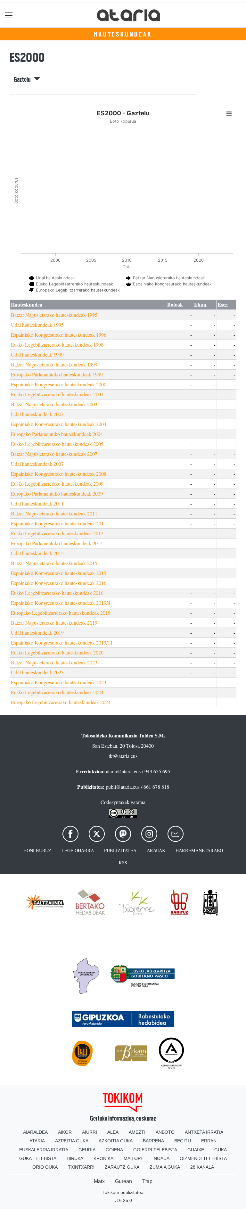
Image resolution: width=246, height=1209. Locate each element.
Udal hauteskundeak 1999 (37, 354)
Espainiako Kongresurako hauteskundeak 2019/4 (60, 602)
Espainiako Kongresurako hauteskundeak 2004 (58, 424)
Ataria (37, 1140)
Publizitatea (120, 850)
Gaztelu (24, 79)
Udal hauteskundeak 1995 (37, 324)
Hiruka (75, 1158)
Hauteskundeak (123, 34)
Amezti (137, 1132)
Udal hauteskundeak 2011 (37, 503)
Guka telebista (37, 1158)
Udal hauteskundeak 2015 (37, 553)
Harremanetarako (199, 850)
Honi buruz (37, 850)
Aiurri (89, 1132)
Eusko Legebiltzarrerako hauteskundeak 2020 (57, 652)
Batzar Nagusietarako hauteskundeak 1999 (54, 364)
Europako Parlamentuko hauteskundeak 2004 (57, 434)
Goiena (114, 1149)
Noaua (161, 1158)
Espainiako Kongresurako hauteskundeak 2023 (58, 682)
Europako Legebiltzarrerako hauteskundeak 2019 (61, 612)
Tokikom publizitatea (123, 1192)
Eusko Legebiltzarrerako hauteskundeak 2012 (57, 533)
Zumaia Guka (165, 1167)
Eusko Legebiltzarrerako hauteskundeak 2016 (57, 592)
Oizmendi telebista (203, 1158)
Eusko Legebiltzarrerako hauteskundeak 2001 (57, 394)
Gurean (123, 1181)
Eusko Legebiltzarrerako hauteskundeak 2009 (57, 483)
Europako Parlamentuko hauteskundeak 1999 (57, 374)
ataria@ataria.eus (123, 771)
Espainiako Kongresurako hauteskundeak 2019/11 (62, 642)
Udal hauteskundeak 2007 (37, 463)
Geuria (86, 1149)
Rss (123, 862)
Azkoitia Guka (116, 1140)
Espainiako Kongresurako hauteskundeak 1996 (58, 334)
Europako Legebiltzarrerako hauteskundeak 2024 (61, 702)
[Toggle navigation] (9, 15)
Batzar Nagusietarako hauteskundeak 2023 (54, 662)
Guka (220, 1149)
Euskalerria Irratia (43, 1149)
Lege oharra (78, 850)
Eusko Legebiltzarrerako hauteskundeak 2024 (57, 692)
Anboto (165, 1132)
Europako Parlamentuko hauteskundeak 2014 (57, 543)
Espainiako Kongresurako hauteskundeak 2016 (58, 583)
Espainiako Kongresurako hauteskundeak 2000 (58, 384)
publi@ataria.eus (123, 786)
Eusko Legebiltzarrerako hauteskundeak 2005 (57, 443)
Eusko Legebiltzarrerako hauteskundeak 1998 (57, 344)
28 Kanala (202, 1167)
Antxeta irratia (204, 1132)
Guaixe (195, 1149)
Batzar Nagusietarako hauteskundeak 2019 (54, 622)
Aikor (65, 1132)
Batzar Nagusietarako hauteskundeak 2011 (54, 513)
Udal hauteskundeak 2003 (37, 414)
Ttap (147, 1181)
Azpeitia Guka (71, 1140)
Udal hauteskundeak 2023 (37, 672)
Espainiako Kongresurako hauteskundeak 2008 (58, 473)
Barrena (153, 1140)
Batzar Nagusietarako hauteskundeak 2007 (54, 453)
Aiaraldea (35, 1132)
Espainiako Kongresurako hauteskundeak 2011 (58, 523)
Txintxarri (81, 1167)
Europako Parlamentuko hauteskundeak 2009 (57, 493)
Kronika (103, 1158)
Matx (99, 1181)
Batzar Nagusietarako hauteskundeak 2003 (54, 404)
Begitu (182, 1140)
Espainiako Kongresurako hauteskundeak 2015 (58, 573)
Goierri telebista (155, 1149)
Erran (209, 1140)
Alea (113, 1132)
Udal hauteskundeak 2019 (37, 632)
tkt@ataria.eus (123, 756)
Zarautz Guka (122, 1167)
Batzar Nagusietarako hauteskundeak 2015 (54, 563)
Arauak (156, 850)
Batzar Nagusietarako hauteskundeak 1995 (54, 314)
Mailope (134, 1158)
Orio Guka (45, 1167)
